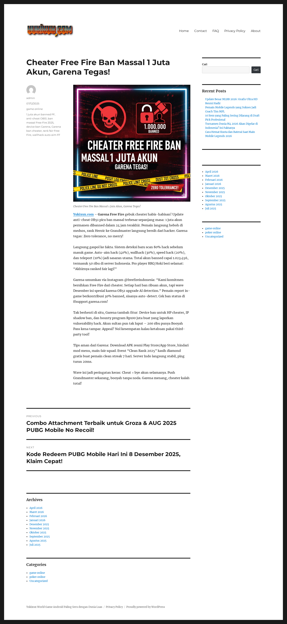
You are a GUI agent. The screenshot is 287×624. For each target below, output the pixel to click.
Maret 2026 (36, 512)
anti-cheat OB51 (36, 118)
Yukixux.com (83, 214)
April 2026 (36, 508)
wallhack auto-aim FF (46, 134)
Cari (204, 64)
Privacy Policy (234, 31)
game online (34, 108)
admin (30, 98)
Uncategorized (38, 581)
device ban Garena (38, 126)
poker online (37, 577)
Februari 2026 (38, 516)
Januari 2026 (37, 520)
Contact (200, 31)
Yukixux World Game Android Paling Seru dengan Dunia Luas (64, 607)
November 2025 (39, 528)
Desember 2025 (39, 524)
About (256, 31)
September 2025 (39, 536)
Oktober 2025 (37, 532)
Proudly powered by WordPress (145, 607)
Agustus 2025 (37, 540)
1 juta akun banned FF (40, 114)
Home (184, 31)
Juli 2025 (34, 544)
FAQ (215, 31)
